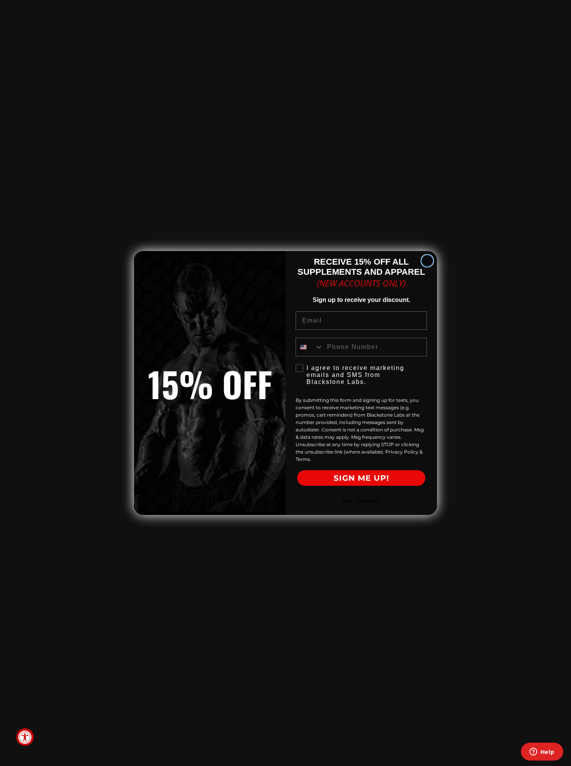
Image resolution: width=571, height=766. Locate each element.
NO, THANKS (361, 501)
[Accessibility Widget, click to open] (25, 737)
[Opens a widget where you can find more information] (542, 752)
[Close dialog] (427, 261)
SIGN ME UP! (361, 478)
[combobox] (309, 347)
